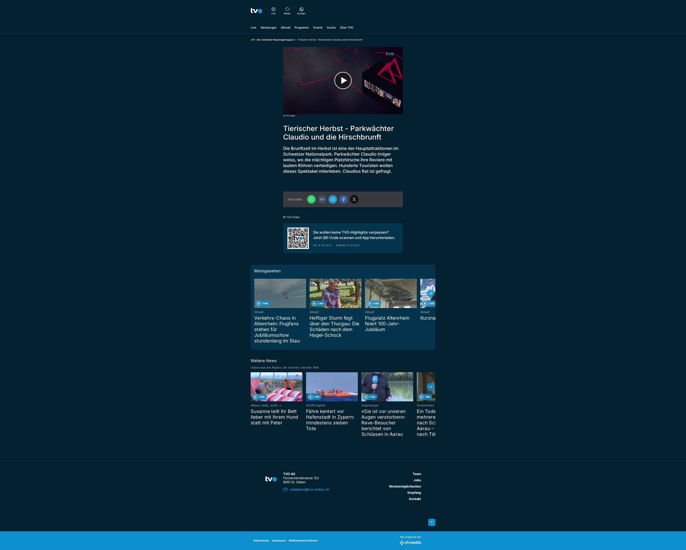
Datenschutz (261, 540)
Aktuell (285, 27)
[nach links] (255, 293)
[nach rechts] (430, 293)
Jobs (417, 480)
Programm (302, 27)
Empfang (414, 493)
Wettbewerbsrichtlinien (303, 540)
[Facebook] (343, 199)
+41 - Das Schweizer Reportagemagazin (272, 39)
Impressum (279, 540)
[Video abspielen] (343, 80)
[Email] (333, 199)
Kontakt (415, 499)
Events (318, 27)
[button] (322, 199)
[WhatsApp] (311, 199)
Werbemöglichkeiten (405, 486)
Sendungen (269, 27)
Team (417, 474)
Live (253, 27)
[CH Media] (410, 542)
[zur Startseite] (256, 10)
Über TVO (346, 27)
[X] (354, 199)
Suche (331, 27)
